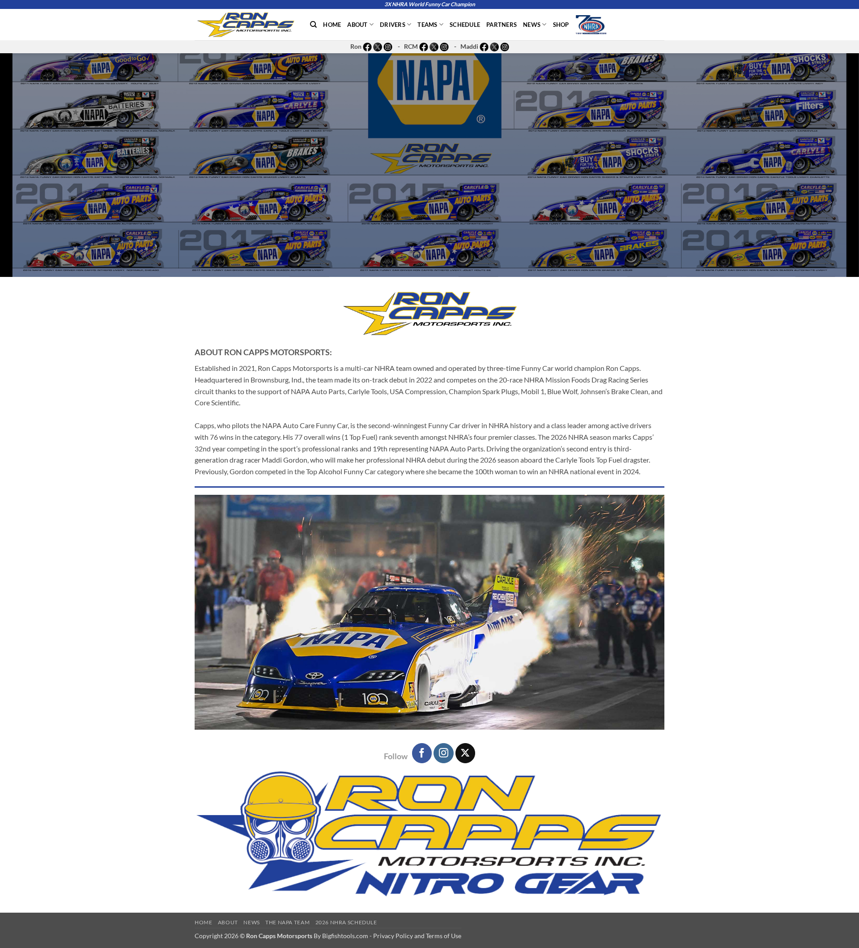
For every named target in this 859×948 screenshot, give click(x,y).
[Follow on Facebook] (422, 753)
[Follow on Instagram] (443, 753)
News (531, 24)
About (357, 24)
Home (332, 24)
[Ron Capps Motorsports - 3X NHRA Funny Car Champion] (246, 24)
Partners (501, 24)
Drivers (392, 24)
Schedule (465, 24)
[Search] (313, 24)
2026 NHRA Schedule (346, 922)
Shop (561, 24)
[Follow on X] (465, 753)
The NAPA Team (287, 922)
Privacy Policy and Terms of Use (417, 935)
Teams (427, 24)
